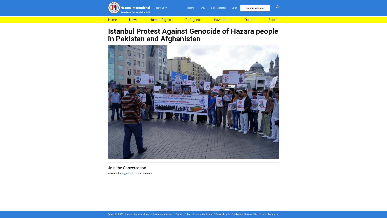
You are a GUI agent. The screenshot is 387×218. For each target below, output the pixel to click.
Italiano (191, 8)
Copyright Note (223, 214)
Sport (272, 20)
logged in (126, 173)
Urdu (203, 8)
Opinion (250, 20)
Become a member (255, 8)
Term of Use (193, 214)
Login (234, 8)
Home (112, 20)
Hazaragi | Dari (251, 214)
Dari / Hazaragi (218, 8)
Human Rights (160, 20)
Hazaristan (222, 20)
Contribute (207, 214)
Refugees (192, 20)
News (133, 20)
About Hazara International (159, 214)
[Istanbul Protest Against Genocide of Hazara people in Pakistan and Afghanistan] (193, 101)
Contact (179, 214)
